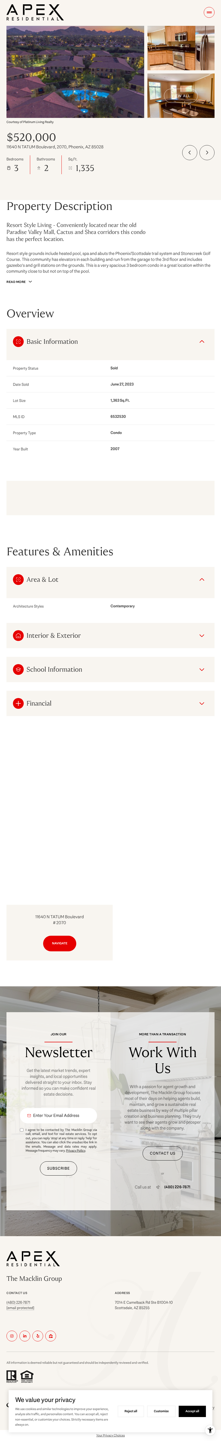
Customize (161, 1411)
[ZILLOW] (50, 1336)
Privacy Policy (75, 1150)
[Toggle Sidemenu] (209, 12)
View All (181, 95)
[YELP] (37, 1336)
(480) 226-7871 (177, 1187)
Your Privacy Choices (110, 1435)
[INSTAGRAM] (11, 1336)
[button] (163, 1153)
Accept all (192, 1411)
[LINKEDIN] (24, 1336)
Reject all (131, 1411)
